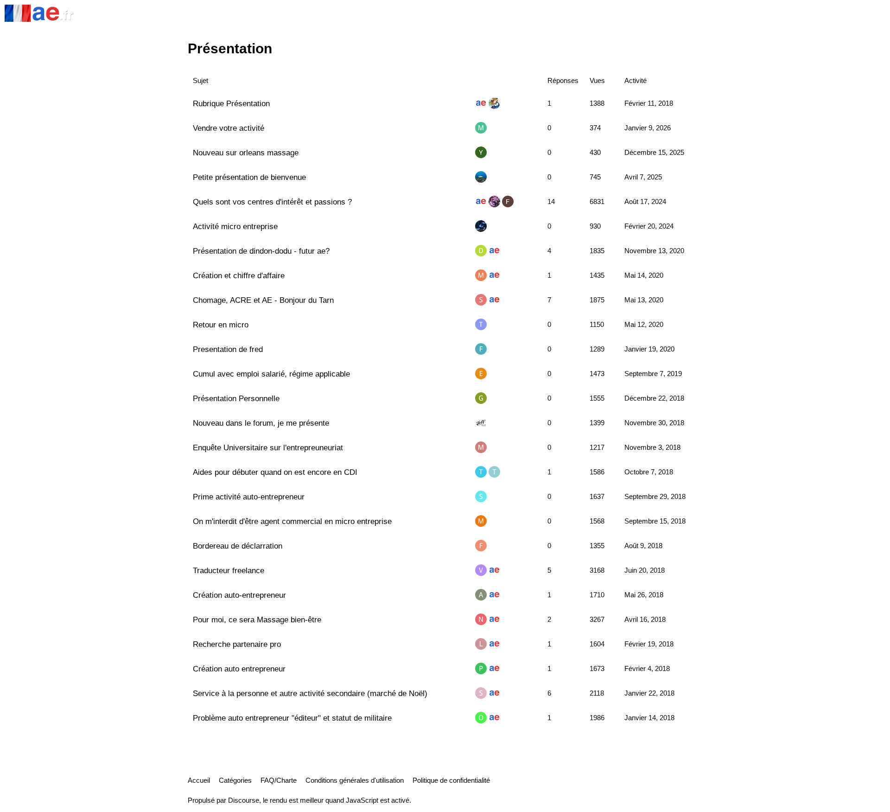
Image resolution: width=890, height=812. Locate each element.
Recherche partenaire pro (237, 644)
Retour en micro (220, 324)
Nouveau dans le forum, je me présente (261, 423)
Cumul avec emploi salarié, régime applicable (271, 373)
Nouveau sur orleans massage (246, 152)
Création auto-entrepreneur (239, 595)
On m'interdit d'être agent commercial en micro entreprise (292, 521)
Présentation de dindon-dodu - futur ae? (261, 251)
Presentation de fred (228, 349)
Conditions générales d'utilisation (354, 780)
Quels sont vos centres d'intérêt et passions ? (272, 201)
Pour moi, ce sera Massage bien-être (257, 619)
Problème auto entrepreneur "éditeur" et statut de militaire (292, 717)
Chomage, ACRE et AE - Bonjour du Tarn (263, 300)
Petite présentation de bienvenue (249, 177)
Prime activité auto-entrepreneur (249, 496)
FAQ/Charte (279, 780)
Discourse (243, 800)
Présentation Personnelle (236, 398)
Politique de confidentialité (451, 780)
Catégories (235, 780)
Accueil (199, 780)
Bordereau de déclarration (237, 545)
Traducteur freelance (228, 570)
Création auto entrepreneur (239, 668)
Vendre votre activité (228, 128)
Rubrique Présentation (231, 103)
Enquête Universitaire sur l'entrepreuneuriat (268, 447)
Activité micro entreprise (235, 226)
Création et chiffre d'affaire (239, 275)
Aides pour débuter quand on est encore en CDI (275, 472)
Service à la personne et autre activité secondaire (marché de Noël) (310, 693)
